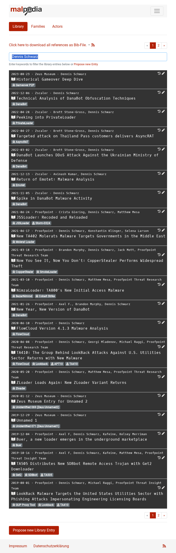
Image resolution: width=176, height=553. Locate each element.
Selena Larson (137, 231)
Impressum (18, 546)
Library (18, 26)
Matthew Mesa (129, 212)
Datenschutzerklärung (51, 546)
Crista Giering (72, 212)
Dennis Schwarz (73, 74)
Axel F (64, 434)
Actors (57, 26)
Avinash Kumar (65, 174)
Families (38, 26)
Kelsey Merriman (133, 434)
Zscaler (41, 93)
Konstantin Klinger (104, 231)
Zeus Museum (45, 74)
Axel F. (65, 304)
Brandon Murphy (72, 250)
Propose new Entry (86, 64)
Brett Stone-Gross (69, 112)
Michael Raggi (131, 342)
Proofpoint (44, 212)
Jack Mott (126, 250)
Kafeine (109, 434)
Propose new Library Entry (34, 530)
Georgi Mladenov (102, 342)
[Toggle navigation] (157, 11)
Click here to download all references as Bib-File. (48, 45)
